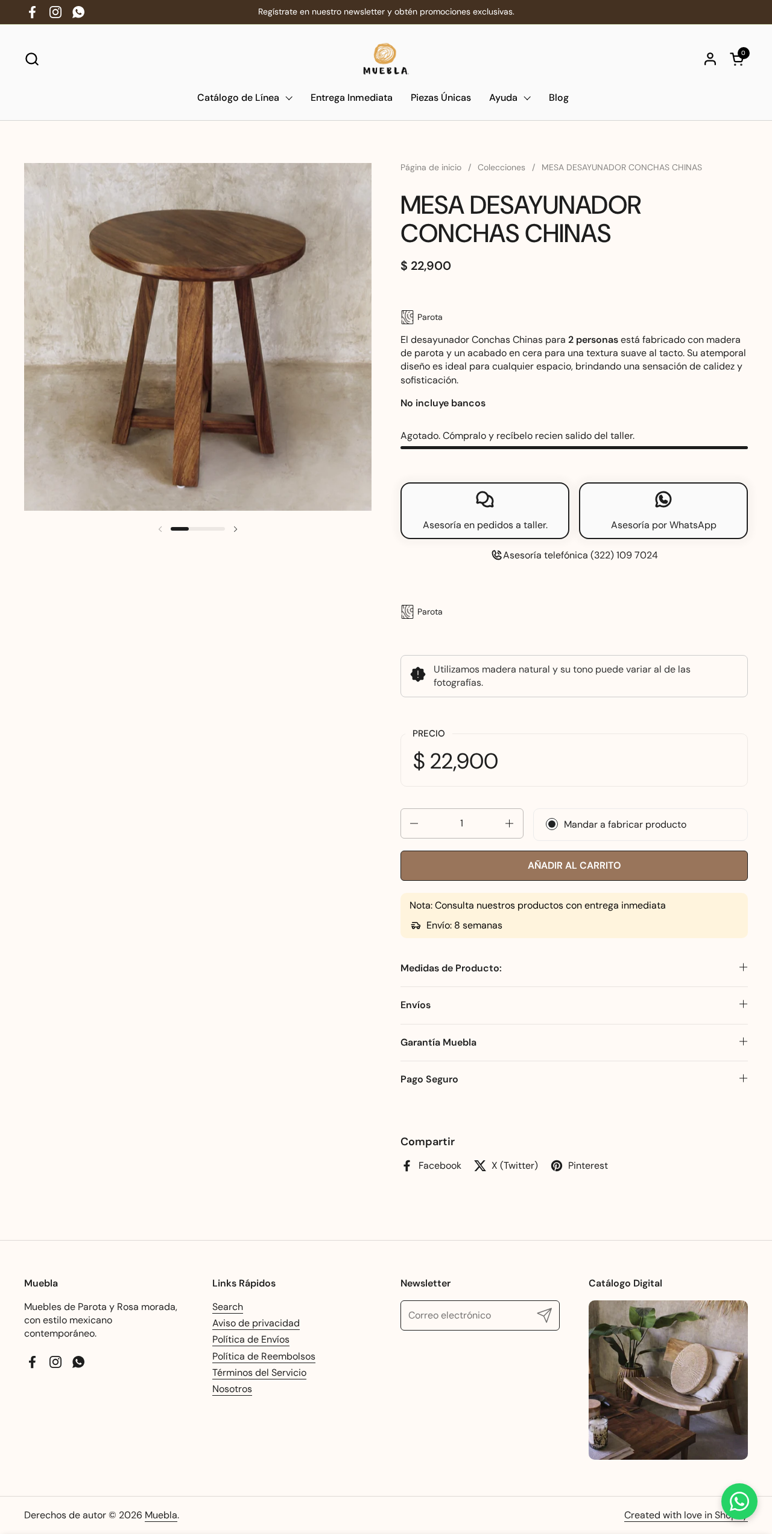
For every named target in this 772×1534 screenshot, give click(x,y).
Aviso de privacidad (256, 1323)
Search (227, 1306)
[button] (31, 58)
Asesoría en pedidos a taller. (485, 525)
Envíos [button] (415, 1005)
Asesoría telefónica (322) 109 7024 (580, 555)
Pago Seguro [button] (429, 1079)
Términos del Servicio (259, 1372)
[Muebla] (386, 59)
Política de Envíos (251, 1339)
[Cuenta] (710, 58)
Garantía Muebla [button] (438, 1042)
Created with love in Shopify (686, 1515)
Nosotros (232, 1388)
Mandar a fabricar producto (625, 824)
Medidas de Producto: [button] (451, 968)
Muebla (161, 1515)
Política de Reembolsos (263, 1356)
